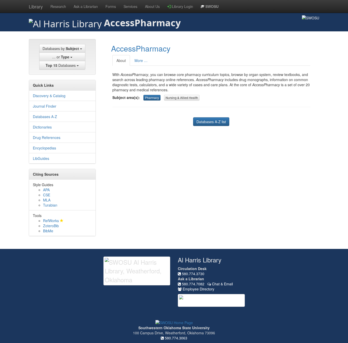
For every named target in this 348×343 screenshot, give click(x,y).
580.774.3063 (175, 337)
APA (46, 189)
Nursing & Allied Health (182, 97)
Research (58, 6)
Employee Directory (198, 288)
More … (141, 60)
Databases (61, 65)
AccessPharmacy (140, 48)
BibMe (48, 230)
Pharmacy (152, 97)
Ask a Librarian (86, 6)
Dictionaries (42, 127)
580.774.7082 (192, 283)
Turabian (50, 205)
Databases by (61, 48)
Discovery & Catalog (49, 95)
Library (36, 6)
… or (60, 56)
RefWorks (51, 220)
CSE (46, 194)
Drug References (46, 137)
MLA (46, 199)
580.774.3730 (192, 273)
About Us (152, 6)
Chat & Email (222, 283)
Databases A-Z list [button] (211, 121)
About (121, 60)
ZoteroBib (51, 225)
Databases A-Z (45, 116)
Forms (110, 6)
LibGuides (41, 158)
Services (130, 6)
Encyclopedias (44, 147)
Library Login (182, 6)
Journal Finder (44, 106)
